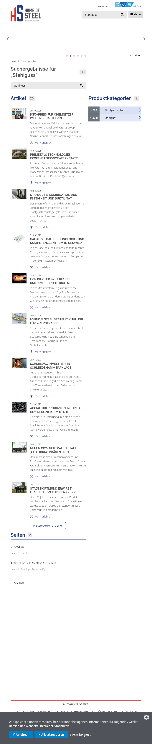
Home (14, 61)
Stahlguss (111, 118)
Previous (8, 39)
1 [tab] (67, 56)
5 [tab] (81, 56)
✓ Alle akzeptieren (51, 735)
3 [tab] (74, 56)
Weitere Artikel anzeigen (48, 525)
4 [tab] (78, 56)
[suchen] (122, 15)
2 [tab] (70, 56)
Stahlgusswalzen (115, 110)
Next (144, 39)
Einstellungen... (80, 735)
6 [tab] (85, 56)
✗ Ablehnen (21, 735)
